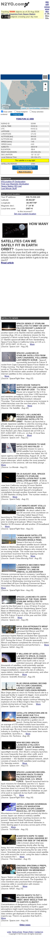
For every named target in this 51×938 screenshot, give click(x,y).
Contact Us (39, 932)
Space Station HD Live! (11, 186)
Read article (7, 263)
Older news (25, 925)
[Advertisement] (25, 47)
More (32, 344)
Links (9, 932)
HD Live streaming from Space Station (18, 14)
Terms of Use (17, 932)
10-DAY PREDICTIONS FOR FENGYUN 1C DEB (25, 167)
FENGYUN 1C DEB (25, 119)
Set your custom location (25, 214)
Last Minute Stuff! (9, 188)
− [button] (45, 89)
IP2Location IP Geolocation (13, 181)
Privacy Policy (28, 932)
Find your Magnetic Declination (15, 184)
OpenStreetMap (34, 108)
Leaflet (23, 108)
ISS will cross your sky (47, 7)
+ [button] (45, 84)
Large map (16, 114)
